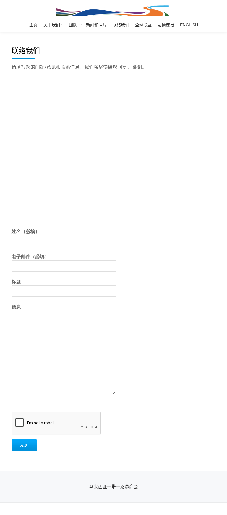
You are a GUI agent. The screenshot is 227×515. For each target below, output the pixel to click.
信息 (16, 307)
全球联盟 (143, 25)
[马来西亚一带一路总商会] (113, 10)
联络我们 (121, 25)
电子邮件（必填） (30, 256)
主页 (33, 25)
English (189, 25)
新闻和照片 (96, 25)
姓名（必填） (26, 231)
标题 (16, 281)
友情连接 (166, 25)
